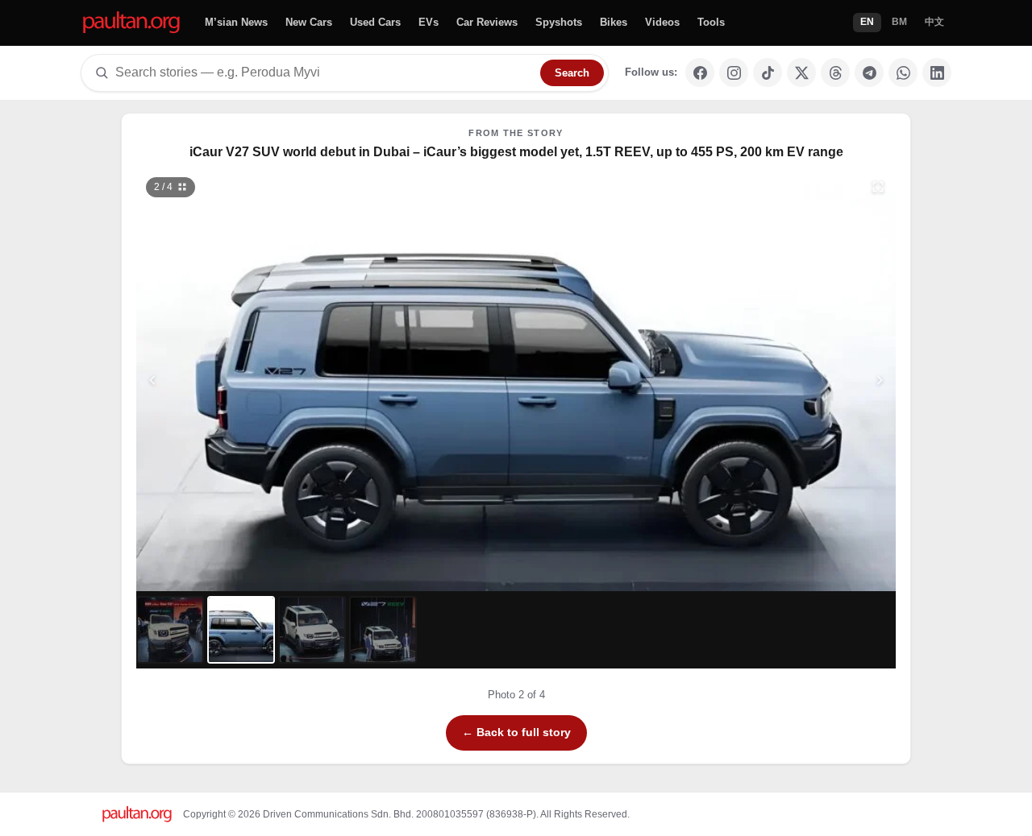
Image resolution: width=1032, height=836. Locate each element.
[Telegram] (869, 72)
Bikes (613, 22)
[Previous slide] (231, 380)
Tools (711, 22)
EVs (428, 22)
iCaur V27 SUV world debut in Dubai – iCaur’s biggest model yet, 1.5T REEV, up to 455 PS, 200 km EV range (516, 152)
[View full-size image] (878, 187)
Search (572, 73)
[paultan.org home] (131, 22)
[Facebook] (699, 72)
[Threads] (835, 72)
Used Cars (375, 22)
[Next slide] (801, 380)
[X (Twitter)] (801, 72)
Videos (662, 22)
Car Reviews (487, 22)
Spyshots (558, 22)
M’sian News (236, 22)
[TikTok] (767, 72)
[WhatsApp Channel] (903, 72)
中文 (934, 21)
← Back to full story (516, 732)
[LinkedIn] (936, 72)
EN (867, 21)
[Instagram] (733, 72)
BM (899, 21)
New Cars (308, 22)
